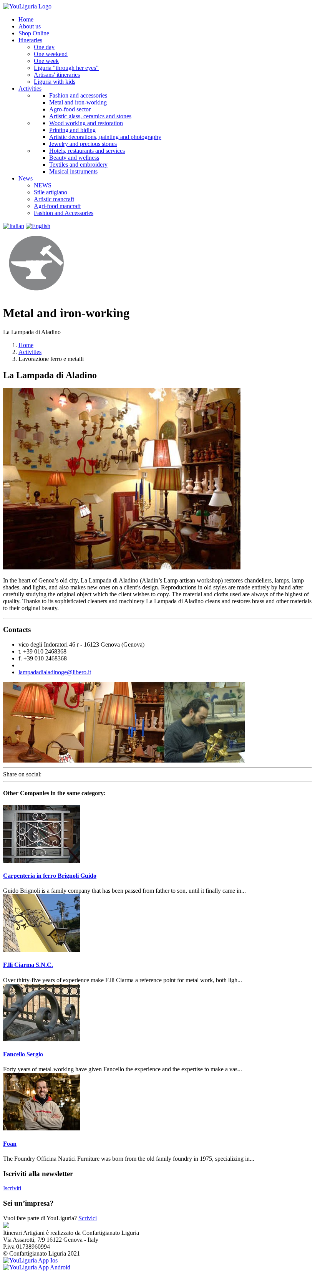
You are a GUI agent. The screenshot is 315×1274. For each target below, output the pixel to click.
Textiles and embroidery (78, 164)
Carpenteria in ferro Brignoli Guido (49, 875)
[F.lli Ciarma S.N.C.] (41, 949)
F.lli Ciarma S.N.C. (28, 964)
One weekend (51, 54)
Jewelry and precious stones (83, 144)
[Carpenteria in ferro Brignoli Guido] (41, 860)
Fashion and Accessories (63, 213)
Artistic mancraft (54, 199)
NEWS (42, 185)
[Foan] (41, 1128)
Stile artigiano (50, 192)
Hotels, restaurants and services (87, 150)
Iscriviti (12, 1188)
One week (46, 61)
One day (44, 47)
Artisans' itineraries (57, 74)
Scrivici (87, 1218)
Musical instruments (73, 171)
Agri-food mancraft (57, 206)
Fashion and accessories (78, 95)
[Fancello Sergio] (41, 1039)
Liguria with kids (54, 81)
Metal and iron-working (78, 102)
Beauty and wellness (74, 157)
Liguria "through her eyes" (66, 68)
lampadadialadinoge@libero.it (54, 672)
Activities (29, 352)
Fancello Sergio (23, 1054)
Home (25, 345)
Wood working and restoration (86, 123)
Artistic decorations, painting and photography (105, 137)
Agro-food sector (70, 109)
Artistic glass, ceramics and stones (90, 116)
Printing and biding (72, 130)
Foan (10, 1143)
